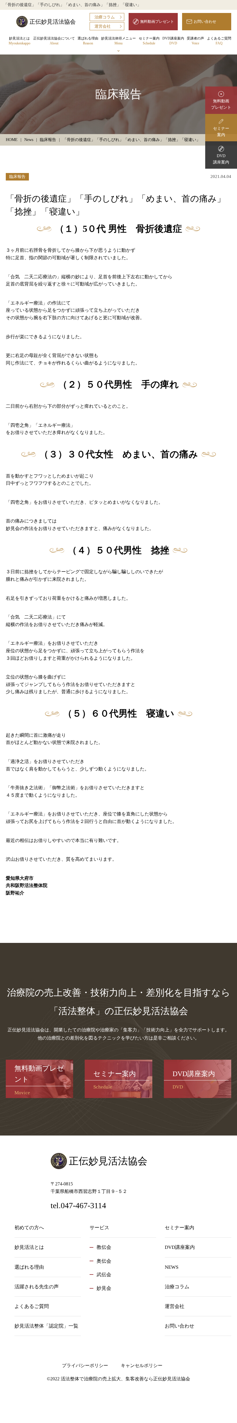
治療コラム (105, 17)
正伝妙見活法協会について (54, 40)
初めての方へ (29, 1227)
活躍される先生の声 (36, 1286)
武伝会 (104, 1274)
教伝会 (104, 1247)
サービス (99, 1227)
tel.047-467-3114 (78, 1205)
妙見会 (104, 1288)
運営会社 (103, 26)
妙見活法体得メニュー (118, 40)
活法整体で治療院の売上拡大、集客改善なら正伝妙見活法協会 (125, 1378)
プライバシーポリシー (85, 1365)
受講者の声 (195, 40)
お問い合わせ (205, 21)
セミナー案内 (149, 40)
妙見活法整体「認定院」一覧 (46, 1326)
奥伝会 (104, 1261)
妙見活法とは (19, 40)
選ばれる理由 (87, 40)
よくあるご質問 (219, 40)
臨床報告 (17, 176)
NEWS (171, 1267)
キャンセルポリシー (141, 1365)
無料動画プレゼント (157, 21)
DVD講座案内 (173, 40)
